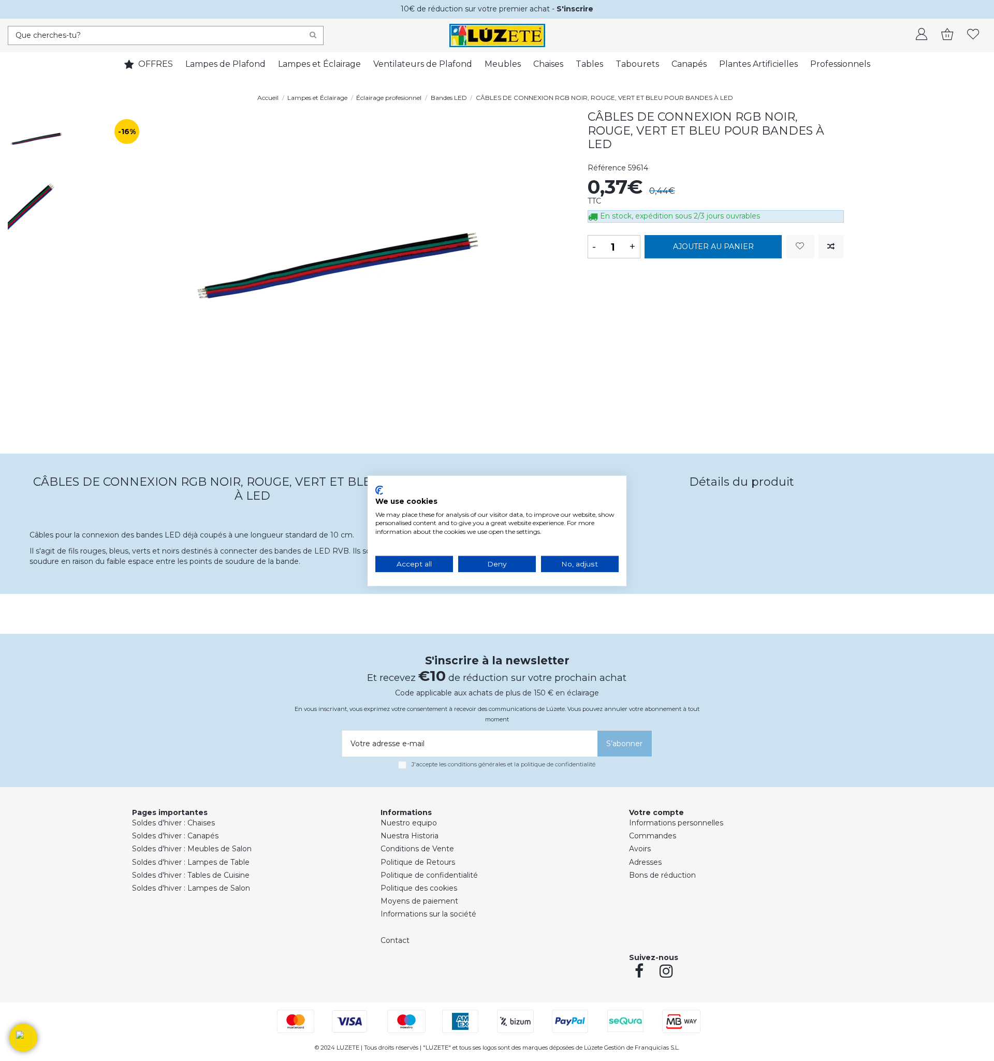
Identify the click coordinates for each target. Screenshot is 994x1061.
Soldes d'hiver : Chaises (173, 822)
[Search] (313, 35)
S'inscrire (575, 8)
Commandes (652, 835)
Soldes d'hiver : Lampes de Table (191, 862)
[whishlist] (973, 35)
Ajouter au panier (713, 246)
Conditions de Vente (417, 848)
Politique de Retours (418, 862)
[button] (23, 1038)
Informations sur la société (428, 914)
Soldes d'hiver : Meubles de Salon (192, 848)
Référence (607, 167)
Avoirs (640, 848)
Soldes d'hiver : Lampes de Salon (191, 888)
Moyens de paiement (419, 901)
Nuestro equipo (409, 822)
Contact (395, 940)
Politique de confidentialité (429, 875)
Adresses (645, 862)
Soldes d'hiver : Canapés (175, 835)
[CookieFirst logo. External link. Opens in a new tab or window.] (379, 490)
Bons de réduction (662, 875)
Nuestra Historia (409, 835)
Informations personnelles (676, 822)
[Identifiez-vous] (921, 35)
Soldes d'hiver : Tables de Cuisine (191, 875)
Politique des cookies (419, 888)
